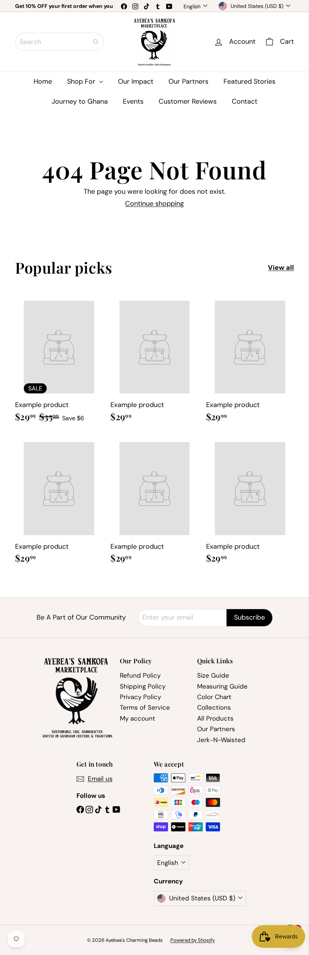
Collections (214, 707)
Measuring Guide (222, 686)
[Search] (96, 42)
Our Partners (188, 81)
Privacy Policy (140, 697)
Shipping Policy (142, 686)
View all (281, 268)
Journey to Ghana (80, 101)
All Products (215, 718)
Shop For (82, 81)
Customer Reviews (188, 101)
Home (43, 81)
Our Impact (135, 81)
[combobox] (59, 42)
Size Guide (213, 675)
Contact (244, 101)
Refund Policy (140, 675)
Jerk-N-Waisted (221, 740)
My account (137, 718)
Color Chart (214, 697)
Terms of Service (145, 707)
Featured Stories (249, 81)
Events (133, 101)
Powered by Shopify (192, 940)
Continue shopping (154, 203)
